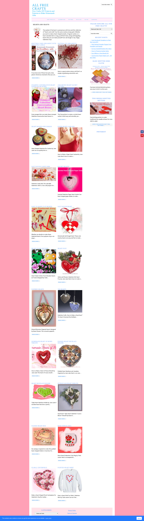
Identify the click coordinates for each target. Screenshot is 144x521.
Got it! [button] (139, 518)
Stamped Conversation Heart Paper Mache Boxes (43, 85)
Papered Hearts (38, 289)
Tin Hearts (62, 289)
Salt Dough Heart (65, 206)
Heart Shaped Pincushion (42, 126)
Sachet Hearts (63, 166)
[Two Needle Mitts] (101, 108)
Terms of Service (72, 513)
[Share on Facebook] (142, 131)
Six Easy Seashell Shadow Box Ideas (101, 49)
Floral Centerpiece (39, 468)
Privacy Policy (72, 510)
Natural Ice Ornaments (67, 43)
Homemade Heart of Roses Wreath (42, 342)
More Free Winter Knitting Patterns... (101, 125)
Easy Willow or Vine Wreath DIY (100, 53)
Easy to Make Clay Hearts (42, 206)
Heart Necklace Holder (41, 383)
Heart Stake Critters (40, 248)
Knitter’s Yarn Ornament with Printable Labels (44, 44)
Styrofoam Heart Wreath (68, 383)
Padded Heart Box (39, 426)
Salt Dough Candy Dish (41, 166)
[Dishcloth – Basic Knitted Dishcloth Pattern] (101, 76)
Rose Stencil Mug (64, 426)
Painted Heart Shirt (66, 468)
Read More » (36, 78)
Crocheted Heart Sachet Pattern (67, 85)
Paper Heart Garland (66, 126)
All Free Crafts (40, 7)
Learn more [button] (48, 518)
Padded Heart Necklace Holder (67, 342)
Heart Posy (62, 248)
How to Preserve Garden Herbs (100, 51)
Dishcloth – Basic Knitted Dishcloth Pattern (101, 67)
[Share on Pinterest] (142, 135)
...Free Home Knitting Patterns (101, 92)
